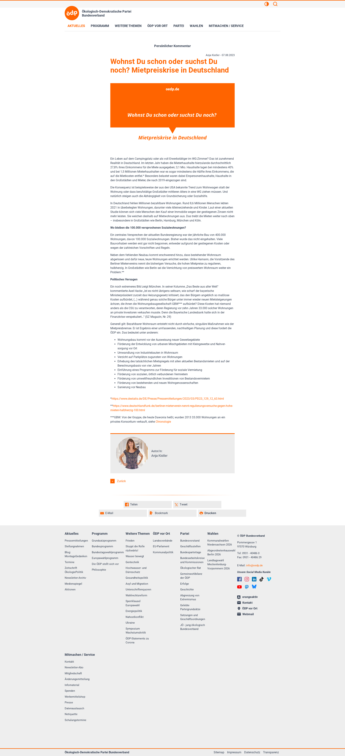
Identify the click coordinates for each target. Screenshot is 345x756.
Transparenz (271, 752)
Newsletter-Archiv (75, 577)
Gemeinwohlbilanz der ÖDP (191, 576)
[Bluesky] (254, 586)
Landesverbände (162, 540)
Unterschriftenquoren (138, 589)
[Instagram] (247, 579)
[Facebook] (239, 579)
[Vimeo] (269, 579)
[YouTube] (239, 587)
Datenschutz (252, 752)
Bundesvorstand (189, 540)
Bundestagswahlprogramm (108, 552)
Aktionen (70, 589)
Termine (69, 562)
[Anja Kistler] (132, 468)
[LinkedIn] (254, 579)
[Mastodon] (247, 587)
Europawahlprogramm (105, 558)
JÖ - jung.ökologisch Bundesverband (192, 627)
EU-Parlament (161, 546)
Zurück (121, 481)
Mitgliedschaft (73, 673)
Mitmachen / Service (226, 26)
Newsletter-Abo (74, 667)
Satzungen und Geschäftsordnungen (192, 617)
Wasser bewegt (135, 556)
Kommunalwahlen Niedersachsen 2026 (219, 542)
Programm (100, 26)
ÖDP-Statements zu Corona (137, 640)
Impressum (234, 752)
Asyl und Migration (137, 583)
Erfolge (184, 583)
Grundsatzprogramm (104, 540)
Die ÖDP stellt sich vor (105, 564)
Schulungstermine (75, 720)
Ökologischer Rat (190, 568)
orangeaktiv (250, 597)
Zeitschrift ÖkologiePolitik (74, 570)
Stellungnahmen (74, 546)
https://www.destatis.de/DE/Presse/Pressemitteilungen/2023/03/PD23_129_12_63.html (168, 398)
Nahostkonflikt (135, 617)
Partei (178, 26)
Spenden (70, 690)
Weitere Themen (128, 26)
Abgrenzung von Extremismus (189, 597)
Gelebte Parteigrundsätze (190, 607)
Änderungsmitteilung (77, 679)
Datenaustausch (74, 708)
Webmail (248, 614)
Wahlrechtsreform (136, 595)
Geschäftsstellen (190, 546)
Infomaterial (72, 685)
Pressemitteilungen (76, 540)
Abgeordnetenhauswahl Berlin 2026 (221, 552)
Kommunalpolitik (163, 552)
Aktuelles (76, 26)
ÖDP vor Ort (157, 26)
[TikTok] (261, 579)
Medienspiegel (73, 583)
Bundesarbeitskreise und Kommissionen (192, 560)
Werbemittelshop (75, 696)
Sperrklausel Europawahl (133, 603)
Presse (69, 702)
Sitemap (219, 752)
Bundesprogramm (102, 546)
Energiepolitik (134, 611)
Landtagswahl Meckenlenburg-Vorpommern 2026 (218, 564)
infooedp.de (254, 565)
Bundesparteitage (190, 552)
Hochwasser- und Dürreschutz (136, 570)
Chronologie (163, 421)
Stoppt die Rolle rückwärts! (135, 548)
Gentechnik (132, 562)
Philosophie (99, 569)
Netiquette (71, 714)
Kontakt (69, 661)
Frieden (130, 540)
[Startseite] (72, 13)
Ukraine (130, 622)
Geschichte (187, 589)
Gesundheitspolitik (137, 577)
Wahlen (196, 26)
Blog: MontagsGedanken (76, 554)
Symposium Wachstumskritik (136, 630)
